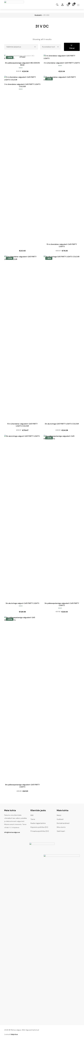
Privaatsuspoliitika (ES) (40, 831)
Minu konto (61, 827)
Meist (59, 815)
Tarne (33, 819)
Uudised (60, 819)
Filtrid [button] (71, 48)
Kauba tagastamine (38, 823)
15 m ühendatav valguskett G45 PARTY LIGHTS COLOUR (22, 425)
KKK (32, 815)
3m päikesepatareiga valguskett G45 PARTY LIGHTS (62, 604)
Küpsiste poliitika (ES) (39, 827)
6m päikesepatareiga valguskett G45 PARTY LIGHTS (22, 786)
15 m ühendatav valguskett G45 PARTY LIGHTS (61, 245)
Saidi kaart (61, 831)
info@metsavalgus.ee (12, 832)
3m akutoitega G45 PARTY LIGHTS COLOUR (62, 424)
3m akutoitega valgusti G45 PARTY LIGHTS (22, 603)
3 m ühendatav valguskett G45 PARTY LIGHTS (62, 63)
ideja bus (14, 1034)
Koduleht (38, 15)
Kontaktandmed (63, 823)
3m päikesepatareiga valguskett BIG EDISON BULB (22, 64)
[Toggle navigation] (78, 5)
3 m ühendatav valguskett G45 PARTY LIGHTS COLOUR (22, 85)
